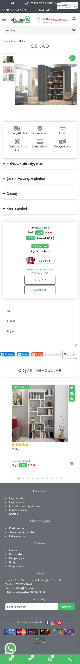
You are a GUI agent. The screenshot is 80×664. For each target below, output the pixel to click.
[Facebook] (47, 622)
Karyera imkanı (17, 566)
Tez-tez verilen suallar (21, 532)
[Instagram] (53, 622)
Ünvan (13, 550)
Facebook (9, 354)
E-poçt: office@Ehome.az (20, 588)
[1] (46, 354)
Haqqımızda (16, 498)
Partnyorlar (15, 554)
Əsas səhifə (9, 41)
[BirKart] (33, 633)
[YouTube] (59, 622)
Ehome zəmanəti (18, 510)
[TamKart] (40, 641)
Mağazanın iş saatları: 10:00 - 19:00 (25, 592)
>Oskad (22, 41)
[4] (56, 354)
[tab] (10, 659)
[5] (60, 354)
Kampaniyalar (17, 558)
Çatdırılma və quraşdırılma (24, 506)
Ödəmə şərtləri (18, 536)
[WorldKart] (69, 633)
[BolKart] (57, 633)
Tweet (25, 354)
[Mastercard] (21, 633)
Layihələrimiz (17, 502)
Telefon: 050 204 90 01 (18, 584)
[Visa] (9, 633)
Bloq (12, 562)
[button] (19, 478)
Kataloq (13, 514)
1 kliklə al (40, 280)
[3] (53, 354)
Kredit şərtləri (17, 528)
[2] (49, 354)
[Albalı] (45, 633)
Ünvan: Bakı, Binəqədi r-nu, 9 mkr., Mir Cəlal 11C (33, 580)
